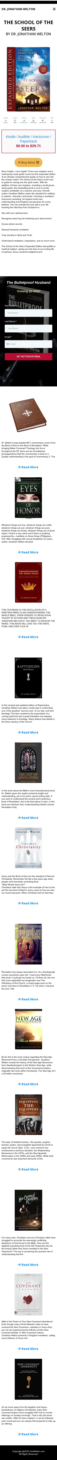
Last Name (11, 321)
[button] (54, 9)
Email (8, 337)
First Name (11, 306)
